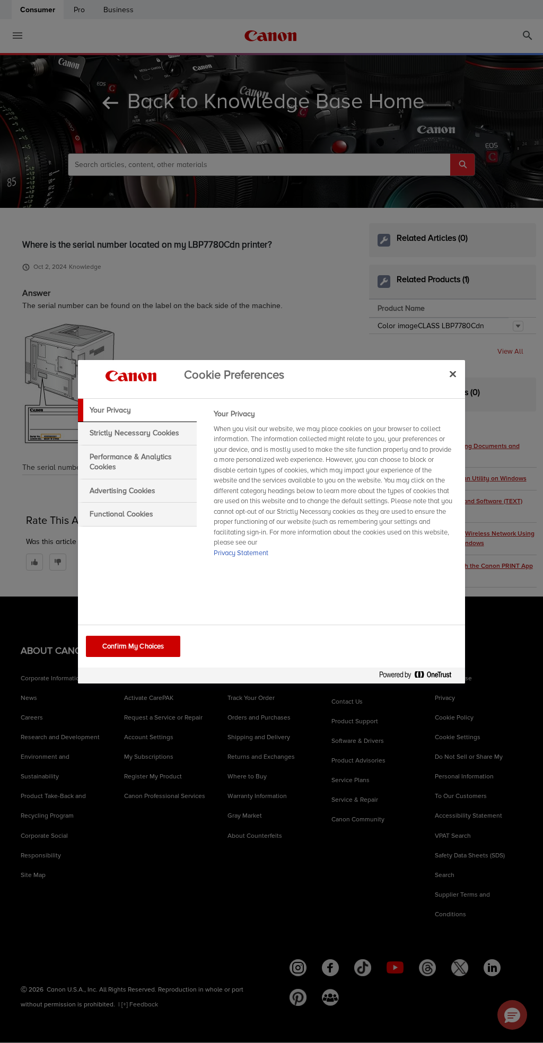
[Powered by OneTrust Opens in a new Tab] (419, 676)
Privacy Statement (241, 553)
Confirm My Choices (133, 646)
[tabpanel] (334, 486)
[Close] (453, 374)
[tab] (137, 410)
